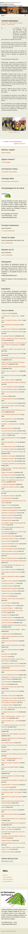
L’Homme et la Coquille (7, 593)
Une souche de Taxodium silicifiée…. (11, 629)
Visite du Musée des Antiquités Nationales (12, 554)
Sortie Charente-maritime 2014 (9, 691)
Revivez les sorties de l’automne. (10, 762)
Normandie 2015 (5, 654)
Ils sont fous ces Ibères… (8, 583)
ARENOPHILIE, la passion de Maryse (11, 796)
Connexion (5, 875)
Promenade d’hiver (6, 520)
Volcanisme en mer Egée (8, 456)
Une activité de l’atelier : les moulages (11, 792)
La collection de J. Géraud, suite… (10, 316)
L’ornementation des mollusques (10, 324)
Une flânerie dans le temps (8, 446)
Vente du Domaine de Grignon (9, 389)
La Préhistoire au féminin (8, 620)
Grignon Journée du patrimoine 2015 (11, 645)
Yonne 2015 (4, 656)
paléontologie (13, 22)
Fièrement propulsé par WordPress (9, 931)
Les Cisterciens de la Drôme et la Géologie (13, 491)
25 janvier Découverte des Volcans (10, 437)
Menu (2, 15)
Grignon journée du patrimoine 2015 (11, 636)
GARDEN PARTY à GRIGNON (9, 784)
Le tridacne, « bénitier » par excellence (11, 349)
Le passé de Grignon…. (7, 608)
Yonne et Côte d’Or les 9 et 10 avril (10, 670)
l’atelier (16, 913)
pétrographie (19, 22)
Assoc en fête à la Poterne (8, 569)
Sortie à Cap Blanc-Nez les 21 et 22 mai (12, 843)
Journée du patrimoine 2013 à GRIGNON (12, 738)
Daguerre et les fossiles (7, 515)
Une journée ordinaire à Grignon (10, 538)
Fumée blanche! (5, 546)
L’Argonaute (4, 396)
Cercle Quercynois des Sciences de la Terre (13, 666)
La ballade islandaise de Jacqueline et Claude (13, 625)
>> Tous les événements (8, 231)
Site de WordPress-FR (7, 881)
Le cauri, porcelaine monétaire (9, 386)
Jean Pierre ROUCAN (7, 536)
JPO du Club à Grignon (7, 477)
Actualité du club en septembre (9, 581)
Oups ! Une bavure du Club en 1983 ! (11, 320)
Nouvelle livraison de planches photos (11, 331)
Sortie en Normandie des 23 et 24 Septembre (13, 818)
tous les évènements (7, 243)
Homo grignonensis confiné (8, 419)
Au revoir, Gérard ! (6, 541)
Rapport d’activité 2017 (7, 518)
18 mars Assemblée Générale (9, 548)
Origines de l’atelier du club (8, 551)
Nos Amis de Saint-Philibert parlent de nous (13, 754)
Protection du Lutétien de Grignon (10, 487)
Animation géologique (7, 507)
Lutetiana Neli (5, 421)
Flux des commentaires (8, 879)
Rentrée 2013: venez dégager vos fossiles (12, 734)
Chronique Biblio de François (9, 398)
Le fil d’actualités (5, 162)
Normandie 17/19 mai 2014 (8, 695)
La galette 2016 (5, 615)
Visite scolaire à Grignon (8, 380)
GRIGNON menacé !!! (7, 617)
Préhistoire (3, 24)
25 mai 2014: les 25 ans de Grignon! (11, 686)
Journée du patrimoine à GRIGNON (11, 776)
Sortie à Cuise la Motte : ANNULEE (10, 405)
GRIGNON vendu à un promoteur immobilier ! (13, 366)
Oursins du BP (5, 596)
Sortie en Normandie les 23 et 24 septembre (13, 823)
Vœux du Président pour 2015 (9, 674)
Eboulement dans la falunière (9, 591)
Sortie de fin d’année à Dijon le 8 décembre (13, 771)
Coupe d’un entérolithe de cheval (10, 543)
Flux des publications (7, 877)
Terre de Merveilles (6, 681)
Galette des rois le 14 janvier (9, 810)
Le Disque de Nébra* (7, 705)
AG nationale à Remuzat (8, 495)
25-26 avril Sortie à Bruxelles (9, 431)
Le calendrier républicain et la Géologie (12, 463)
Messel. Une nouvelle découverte (10, 392)
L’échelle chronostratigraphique (11, 141)
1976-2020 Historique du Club (9, 442)
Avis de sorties (5, 787)
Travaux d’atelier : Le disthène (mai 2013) (12, 749)
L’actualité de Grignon (7, 586)
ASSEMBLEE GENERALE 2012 (10, 789)
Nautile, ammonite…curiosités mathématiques (13, 468)
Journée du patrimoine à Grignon (10, 576)
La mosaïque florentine (7, 336)
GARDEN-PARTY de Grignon (9, 588)
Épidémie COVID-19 (6, 428)
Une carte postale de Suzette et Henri (11, 353)
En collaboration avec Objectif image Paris (12, 729)
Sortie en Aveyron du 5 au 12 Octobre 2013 (13, 745)
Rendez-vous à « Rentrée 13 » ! (10, 371)
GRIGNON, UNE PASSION (8, 403)
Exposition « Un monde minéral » (10, 424)
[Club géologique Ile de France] (6, 195)
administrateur (11, 24)
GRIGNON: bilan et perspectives (10, 649)
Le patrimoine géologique (8, 484)
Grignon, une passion (7, 472)
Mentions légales (6, 152)
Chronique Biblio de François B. (10, 181)
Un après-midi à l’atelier (7, 852)
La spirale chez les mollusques (9, 329)
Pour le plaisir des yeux (7, 742)
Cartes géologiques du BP (8, 605)
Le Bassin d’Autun (6, 634)
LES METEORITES (6, 498)
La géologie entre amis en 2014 (9, 712)
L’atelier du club (5, 313)
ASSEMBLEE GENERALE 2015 (10, 663)
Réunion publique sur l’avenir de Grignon (12, 451)
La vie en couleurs (6, 603)
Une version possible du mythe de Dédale (12, 382)
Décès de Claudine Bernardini (9, 558)
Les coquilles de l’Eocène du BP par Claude (13, 358)
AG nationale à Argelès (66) (8, 449)
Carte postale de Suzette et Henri (10, 572)
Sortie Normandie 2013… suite (9, 720)
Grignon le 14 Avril (20, 143)
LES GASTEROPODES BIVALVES (10, 414)
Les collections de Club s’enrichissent (11, 375)
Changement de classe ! (8, 458)
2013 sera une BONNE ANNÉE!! (10, 767)
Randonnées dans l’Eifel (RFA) (9, 641)
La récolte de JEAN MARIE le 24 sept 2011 (13, 780)
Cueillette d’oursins (6, 840)
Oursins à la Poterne (7, 622)
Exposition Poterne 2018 (8, 461)
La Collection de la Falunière (9, 172)
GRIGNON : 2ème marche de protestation (12, 598)
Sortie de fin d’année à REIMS (9, 814)
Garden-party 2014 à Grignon (9, 698)
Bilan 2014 (4, 684)
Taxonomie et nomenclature (8, 512)
